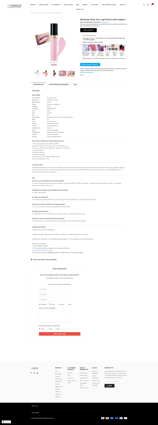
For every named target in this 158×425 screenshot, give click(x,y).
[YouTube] (37, 372)
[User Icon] (148, 4)
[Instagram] (34, 372)
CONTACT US (105, 22)
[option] (54, 42)
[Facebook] (31, 372)
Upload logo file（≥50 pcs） (90, 64)
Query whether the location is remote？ (42, 250)
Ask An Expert (51, 259)
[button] (6, 421)
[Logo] (14, 6)
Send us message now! (87, 72)
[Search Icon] (144, 4)
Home (32, 13)
